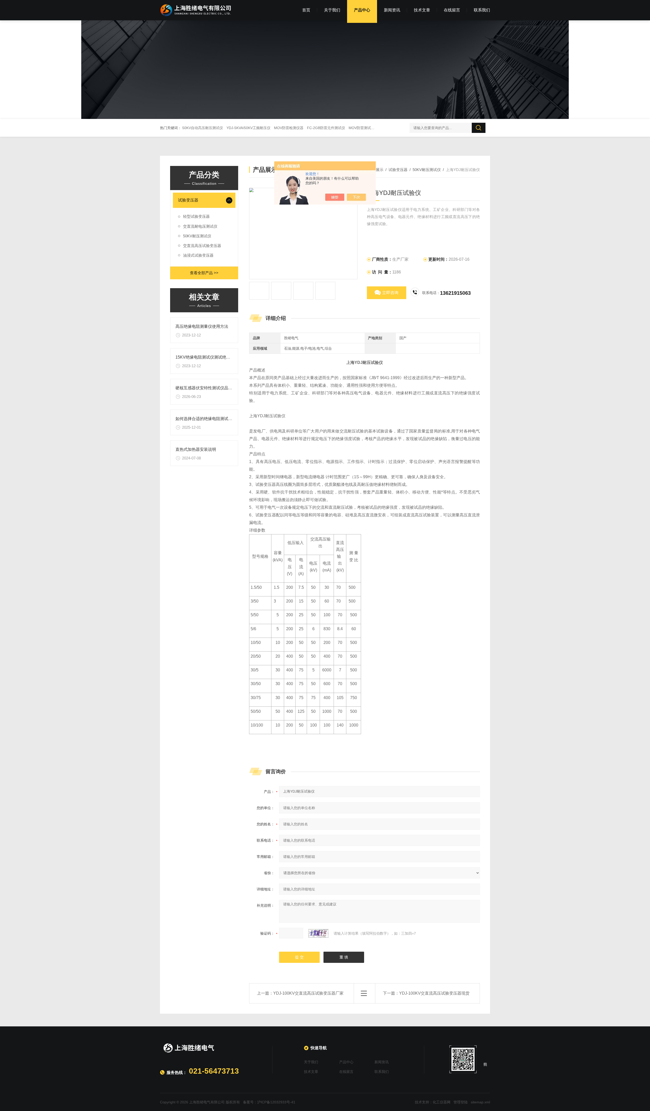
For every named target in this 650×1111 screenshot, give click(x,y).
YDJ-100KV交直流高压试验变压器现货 (434, 993)
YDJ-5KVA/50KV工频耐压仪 (248, 128)
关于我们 (332, 10)
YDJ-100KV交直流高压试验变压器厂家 (308, 993)
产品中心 (362, 10)
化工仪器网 (441, 1102)
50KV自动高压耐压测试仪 (202, 128)
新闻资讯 (392, 10)
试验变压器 (188, 200)
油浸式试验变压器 (198, 255)
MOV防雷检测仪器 (288, 128)
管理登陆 (460, 1102)
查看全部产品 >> (204, 273)
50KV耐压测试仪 (197, 236)
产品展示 (375, 169)
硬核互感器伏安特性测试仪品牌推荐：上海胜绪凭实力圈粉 (228, 388)
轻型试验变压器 (196, 216)
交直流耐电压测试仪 (200, 226)
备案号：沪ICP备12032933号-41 (269, 1102)
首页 (306, 10)
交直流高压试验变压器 (202, 245)
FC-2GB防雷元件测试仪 (326, 128)
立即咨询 (390, 292)
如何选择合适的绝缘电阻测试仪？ (205, 418)
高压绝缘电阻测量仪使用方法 (201, 326)
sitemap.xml (480, 1102)
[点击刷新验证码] (318, 933)
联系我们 (482, 10)
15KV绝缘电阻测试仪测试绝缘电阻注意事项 (215, 357)
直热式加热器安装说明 (195, 449)
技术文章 (422, 10)
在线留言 (452, 10)
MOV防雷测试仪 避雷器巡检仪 (373, 128)
